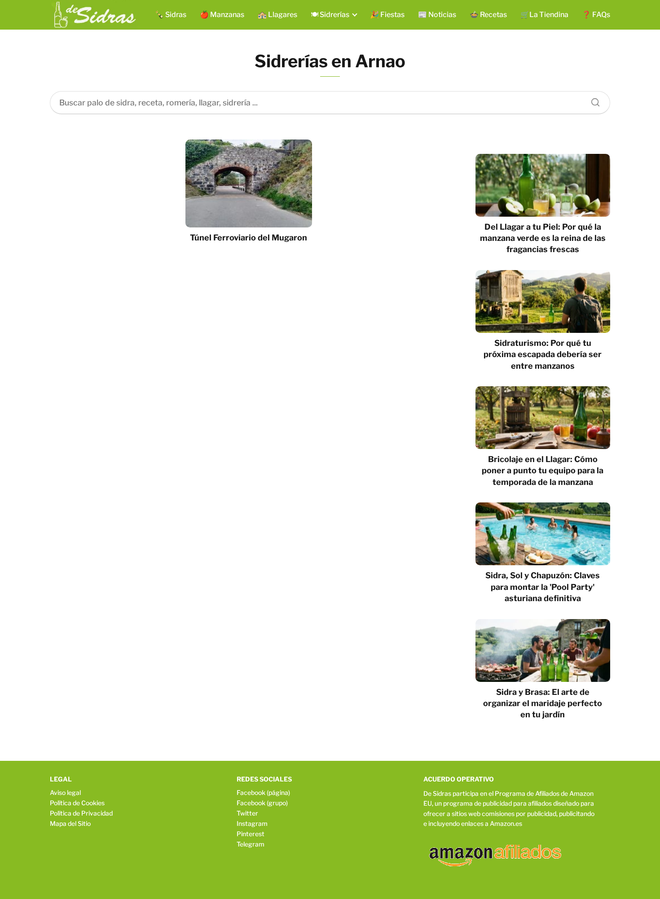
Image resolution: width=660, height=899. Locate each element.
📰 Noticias (437, 14)
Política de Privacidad (81, 813)
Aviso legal (65, 792)
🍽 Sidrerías (330, 14)
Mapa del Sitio (70, 823)
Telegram (250, 844)
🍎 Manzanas (222, 14)
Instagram (252, 823)
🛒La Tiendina (544, 14)
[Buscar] (592, 100)
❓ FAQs (596, 14)
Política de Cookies (77, 803)
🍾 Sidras (170, 14)
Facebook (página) (263, 792)
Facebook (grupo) (262, 803)
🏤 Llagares (277, 14)
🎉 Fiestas (387, 14)
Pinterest (250, 834)
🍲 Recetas (488, 14)
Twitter (247, 813)
